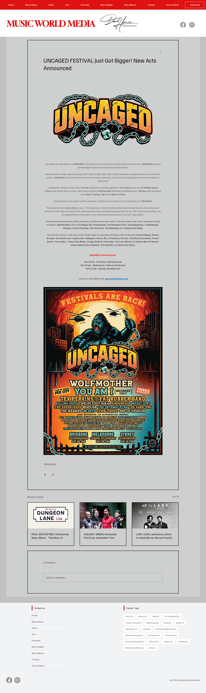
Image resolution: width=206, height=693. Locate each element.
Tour (130, 616)
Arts (34, 634)
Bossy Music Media (136, 647)
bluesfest (184, 641)
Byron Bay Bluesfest (136, 641)
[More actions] (161, 52)
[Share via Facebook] (45, 474)
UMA (156, 616)
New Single (153, 622)
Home (34, 615)
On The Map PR (172, 616)
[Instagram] (192, 25)
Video (34, 628)
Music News (50, 463)
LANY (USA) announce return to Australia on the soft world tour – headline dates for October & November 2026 (154, 535)
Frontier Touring (134, 622)
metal (147, 629)
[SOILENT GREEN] (103, 515)
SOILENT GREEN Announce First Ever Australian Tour (100, 535)
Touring (35, 659)
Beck (153, 647)
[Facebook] (183, 25)
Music (143, 616)
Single (181, 622)
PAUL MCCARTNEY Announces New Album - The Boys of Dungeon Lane (50, 535)
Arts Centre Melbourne (167, 629)
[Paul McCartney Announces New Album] (51, 515)
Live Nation (155, 635)
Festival (169, 641)
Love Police (172, 635)
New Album (133, 629)
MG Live (155, 641)
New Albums (38, 653)
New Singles (38, 646)
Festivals (36, 640)
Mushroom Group (135, 635)
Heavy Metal (38, 665)
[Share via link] (52, 474)
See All (175, 496)
